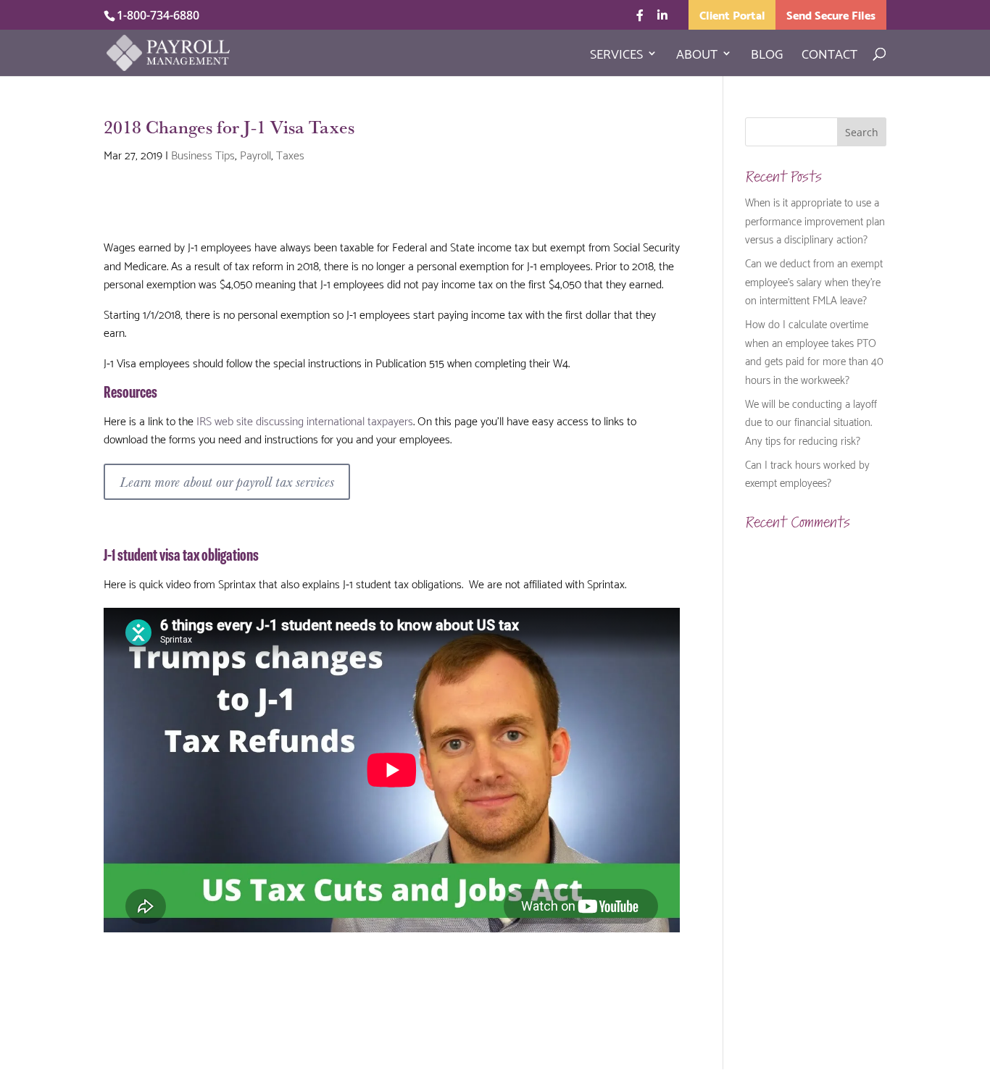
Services (616, 56)
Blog (767, 56)
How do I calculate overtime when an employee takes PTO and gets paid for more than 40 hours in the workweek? (814, 351)
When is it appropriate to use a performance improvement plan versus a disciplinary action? (815, 220)
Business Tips (203, 154)
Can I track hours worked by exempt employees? (807, 473)
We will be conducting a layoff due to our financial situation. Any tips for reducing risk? (811, 421)
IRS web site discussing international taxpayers (304, 420)
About (696, 56)
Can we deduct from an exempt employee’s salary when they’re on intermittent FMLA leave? (814, 281)
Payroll (255, 154)
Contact (829, 56)
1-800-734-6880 (158, 15)
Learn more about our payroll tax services (227, 481)
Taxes (290, 154)
